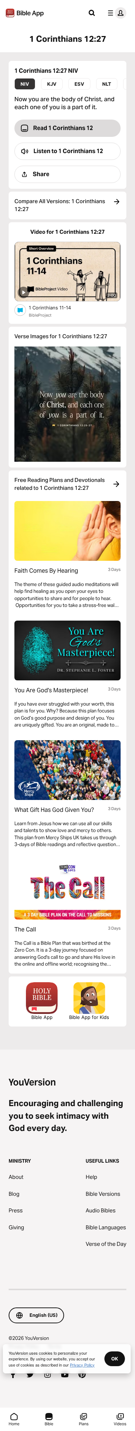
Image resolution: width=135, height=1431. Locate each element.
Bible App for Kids (89, 1017)
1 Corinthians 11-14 (56, 307)
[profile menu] (115, 13)
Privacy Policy (82, 1365)
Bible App (42, 1017)
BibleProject (40, 315)
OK (114, 1358)
